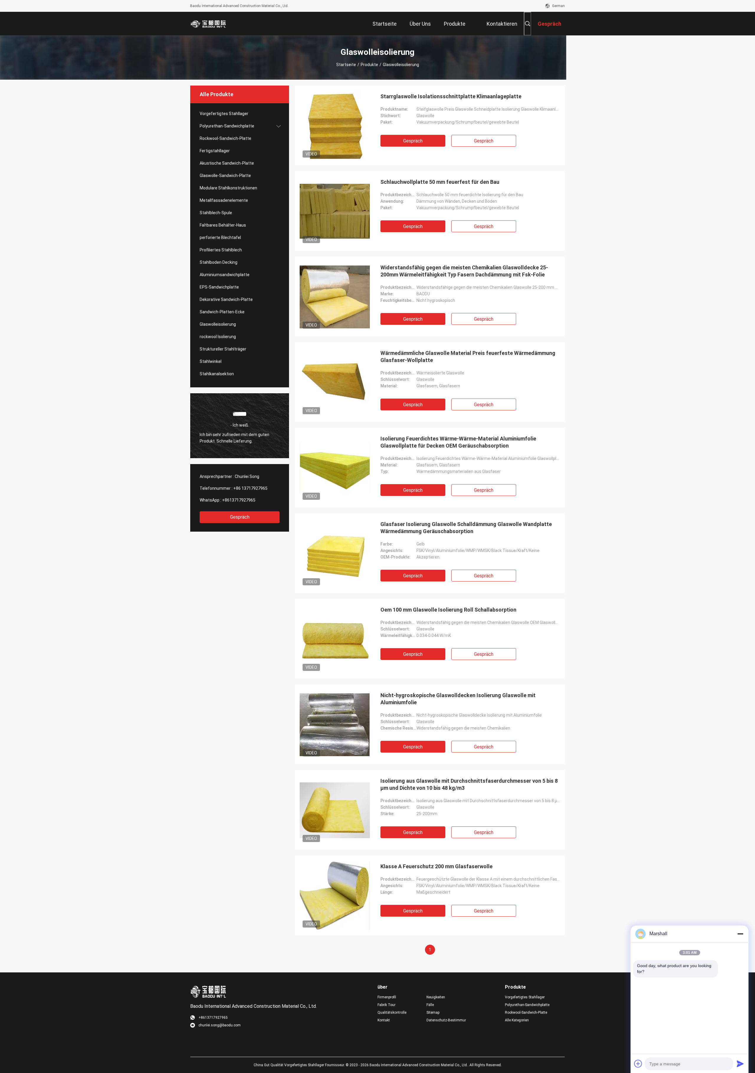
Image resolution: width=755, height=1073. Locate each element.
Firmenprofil (387, 997)
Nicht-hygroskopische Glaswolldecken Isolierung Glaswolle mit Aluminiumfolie (458, 698)
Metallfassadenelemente (224, 200)
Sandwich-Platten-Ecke (222, 311)
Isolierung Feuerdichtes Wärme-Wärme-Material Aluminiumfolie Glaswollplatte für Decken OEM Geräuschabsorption (458, 442)
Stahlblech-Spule (216, 212)
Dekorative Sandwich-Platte (226, 299)
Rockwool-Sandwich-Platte (225, 138)
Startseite (346, 64)
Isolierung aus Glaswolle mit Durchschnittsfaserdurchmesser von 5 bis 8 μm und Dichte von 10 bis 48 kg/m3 (469, 784)
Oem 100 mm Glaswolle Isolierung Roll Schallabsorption (448, 610)
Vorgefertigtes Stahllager (224, 113)
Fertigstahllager (215, 150)
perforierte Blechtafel (220, 237)
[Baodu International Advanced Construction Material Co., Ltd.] (209, 23)
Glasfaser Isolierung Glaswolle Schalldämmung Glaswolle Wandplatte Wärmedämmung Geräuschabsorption (466, 527)
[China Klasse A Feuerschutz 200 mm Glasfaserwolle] (335, 895)
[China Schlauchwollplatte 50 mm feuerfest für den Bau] (335, 211)
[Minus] (740, 933)
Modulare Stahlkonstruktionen (228, 188)
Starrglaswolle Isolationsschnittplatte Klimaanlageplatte (450, 96)
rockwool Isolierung (218, 336)
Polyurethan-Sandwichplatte (227, 126)
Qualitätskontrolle (392, 1012)
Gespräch (240, 517)
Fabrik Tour (386, 1005)
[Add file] (638, 1063)
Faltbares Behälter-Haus (223, 225)
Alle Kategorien (517, 1020)
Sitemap (432, 1012)
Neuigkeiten (435, 997)
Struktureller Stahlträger (223, 349)
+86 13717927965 (250, 488)
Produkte (369, 64)
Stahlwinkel (210, 361)
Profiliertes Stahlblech (221, 250)
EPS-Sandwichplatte (219, 287)
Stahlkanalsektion (217, 373)
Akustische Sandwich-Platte (227, 163)
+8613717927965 (238, 500)
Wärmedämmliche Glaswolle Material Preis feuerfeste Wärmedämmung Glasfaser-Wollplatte (467, 356)
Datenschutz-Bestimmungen (446, 1020)
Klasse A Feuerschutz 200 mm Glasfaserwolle (436, 866)
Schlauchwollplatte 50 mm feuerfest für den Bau (439, 182)
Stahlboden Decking (218, 262)
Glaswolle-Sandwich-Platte (225, 175)
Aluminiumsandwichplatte (225, 274)
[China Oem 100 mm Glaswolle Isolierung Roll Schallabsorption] (335, 638)
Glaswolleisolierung (218, 324)
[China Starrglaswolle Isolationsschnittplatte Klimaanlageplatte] (334, 125)
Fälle (430, 1005)
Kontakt (384, 1020)
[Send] (740, 1063)
